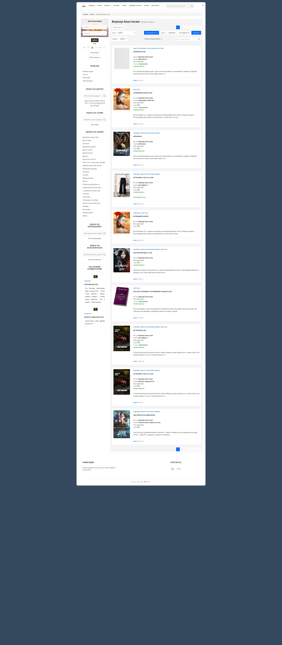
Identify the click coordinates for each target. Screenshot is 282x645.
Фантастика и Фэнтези (91, 203)
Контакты (155, 5)
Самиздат (137, 213)
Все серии (94, 125)
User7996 (87, 281)
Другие (85, 156)
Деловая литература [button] (112, 11)
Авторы (116, 5)
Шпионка (142, 59)
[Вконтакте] (84, 47)
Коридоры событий (146, 100)
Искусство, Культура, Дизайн (94, 162)
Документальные (89, 147)
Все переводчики (94, 238)
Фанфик (86, 206)
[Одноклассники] (92, 47)
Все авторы (95, 106)
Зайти (94, 40)
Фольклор (86, 209)
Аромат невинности (146, 381)
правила (112, 468)
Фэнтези (136, 48)
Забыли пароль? (94, 57)
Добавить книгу (135, 5)
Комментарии (88, 71)
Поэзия (85, 175)
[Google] (100, 47)
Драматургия (88, 153)
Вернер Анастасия (145, 57)
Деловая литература (137, 11)
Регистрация (94, 53)
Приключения (88, 178)
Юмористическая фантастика (152, 48)
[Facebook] (104, 47)
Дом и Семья (87, 150)
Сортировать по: (152, 33)
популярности (184, 33)
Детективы (87, 140)
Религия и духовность (91, 184)
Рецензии (86, 78)
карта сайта (105, 468)
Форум (146, 5)
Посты (85, 74)
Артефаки (142, 185)
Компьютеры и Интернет (92, 165)
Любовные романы (90, 169)
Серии (124, 5)
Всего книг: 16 (118, 27)
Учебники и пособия (90, 200)
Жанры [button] (107, 5)
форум (91, 468)
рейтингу (196, 33)
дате (163, 33)
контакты (97, 468)
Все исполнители (94, 260)
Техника (86, 194)
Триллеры (86, 197)
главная (85, 468)
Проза (85, 181)
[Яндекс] (96, 47)
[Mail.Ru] (88, 47)
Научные (86, 172)
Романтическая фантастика (149, 422)
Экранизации (88, 81)
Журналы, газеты (89, 159)
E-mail (178, 469)
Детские (86, 143)
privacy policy (87, 470)
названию (171, 33)
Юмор (85, 216)
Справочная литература (92, 187)
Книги (99, 5)
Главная (92, 5)
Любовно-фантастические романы (146, 133)
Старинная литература (91, 191)
